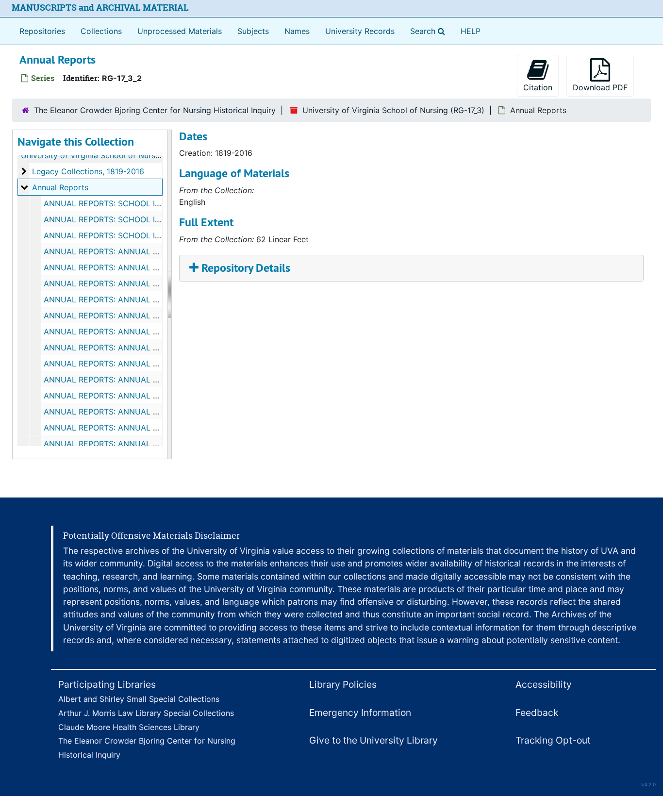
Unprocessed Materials (179, 31)
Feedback (536, 712)
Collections (101, 31)
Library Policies (343, 684)
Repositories (42, 31)
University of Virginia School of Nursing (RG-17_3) (393, 110)
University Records (360, 31)
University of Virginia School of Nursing (93, 155)
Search (429, 31)
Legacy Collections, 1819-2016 (88, 171)
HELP (471, 31)
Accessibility (543, 684)
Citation (537, 87)
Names (297, 31)
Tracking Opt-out (553, 740)
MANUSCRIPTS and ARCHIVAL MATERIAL (100, 7)
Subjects (253, 31)
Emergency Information (360, 712)
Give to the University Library (373, 740)
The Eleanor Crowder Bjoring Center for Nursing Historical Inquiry (155, 110)
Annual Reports (60, 187)
